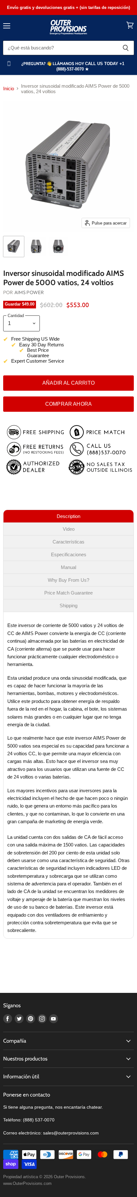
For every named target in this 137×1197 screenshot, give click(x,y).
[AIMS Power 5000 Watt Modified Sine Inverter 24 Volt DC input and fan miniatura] (58, 246)
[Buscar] (125, 48)
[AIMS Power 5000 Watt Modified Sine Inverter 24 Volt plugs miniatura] (36, 246)
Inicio (8, 88)
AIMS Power (29, 292)
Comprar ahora (68, 404)
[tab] (68, 516)
